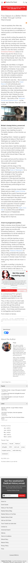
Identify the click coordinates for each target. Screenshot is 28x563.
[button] (18, 274)
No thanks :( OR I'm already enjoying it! (22, 290)
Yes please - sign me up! (9, 290)
